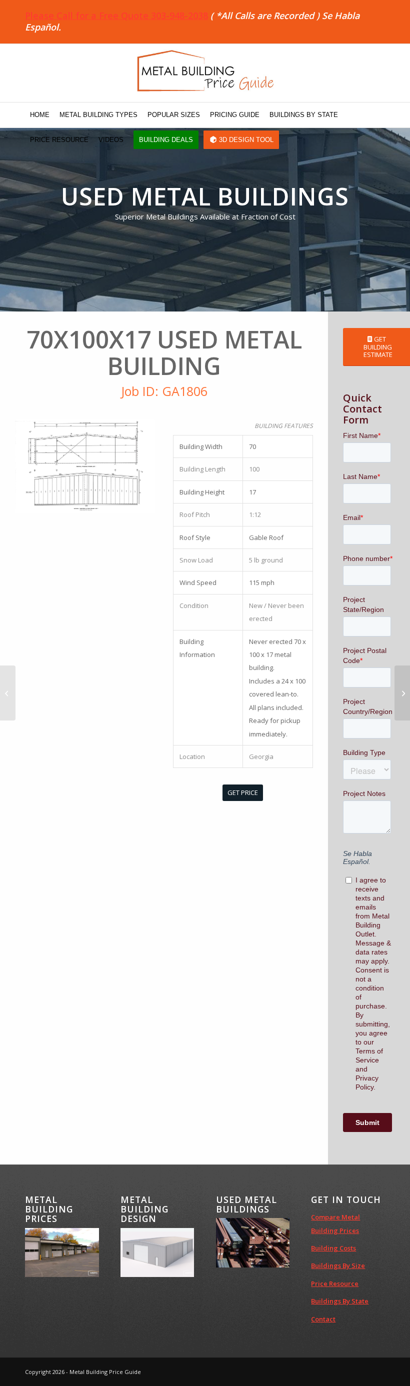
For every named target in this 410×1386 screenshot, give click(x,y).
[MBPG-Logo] (205, 73)
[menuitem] (39, 115)
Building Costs (333, 1248)
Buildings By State (339, 1301)
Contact (323, 1319)
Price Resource (334, 1283)
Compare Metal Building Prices (335, 1223)
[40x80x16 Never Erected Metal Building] (8, 693)
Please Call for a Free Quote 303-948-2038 (116, 16)
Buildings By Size (338, 1265)
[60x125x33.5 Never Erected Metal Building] (402, 693)
